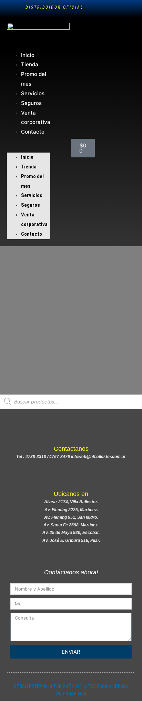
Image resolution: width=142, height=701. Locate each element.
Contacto (32, 131)
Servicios (32, 93)
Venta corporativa (35, 117)
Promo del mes (33, 79)
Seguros (31, 103)
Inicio (27, 55)
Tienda (29, 64)
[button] (28, 148)
